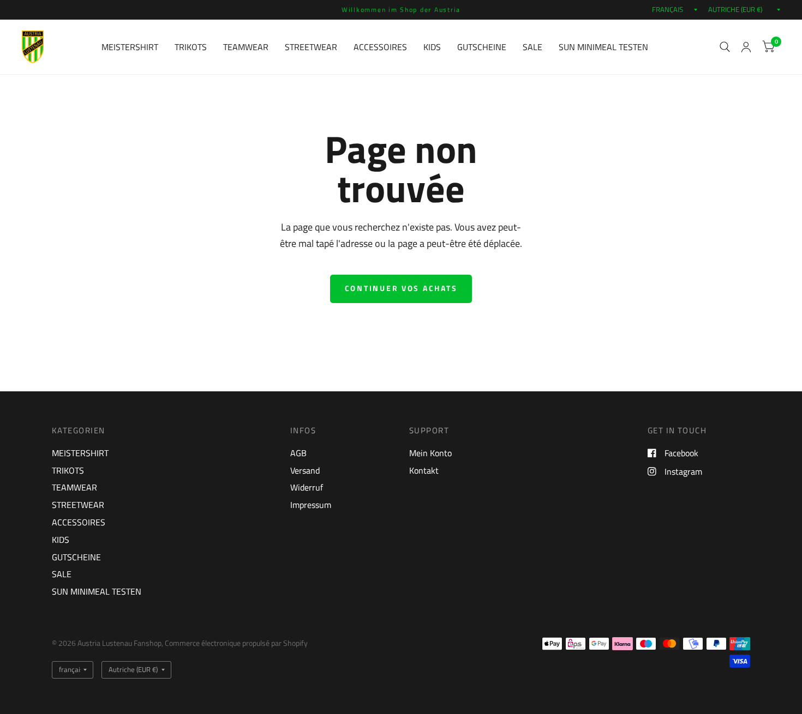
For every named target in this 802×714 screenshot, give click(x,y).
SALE (532, 46)
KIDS (432, 46)
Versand (305, 470)
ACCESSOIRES (380, 46)
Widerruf (306, 487)
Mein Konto (430, 452)
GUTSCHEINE (481, 46)
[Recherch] (724, 47)
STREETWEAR (311, 46)
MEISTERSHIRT (129, 46)
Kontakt (424, 470)
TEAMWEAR (245, 46)
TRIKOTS (191, 46)
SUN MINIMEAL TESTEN (603, 46)
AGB (298, 452)
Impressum (310, 504)
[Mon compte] (746, 47)
